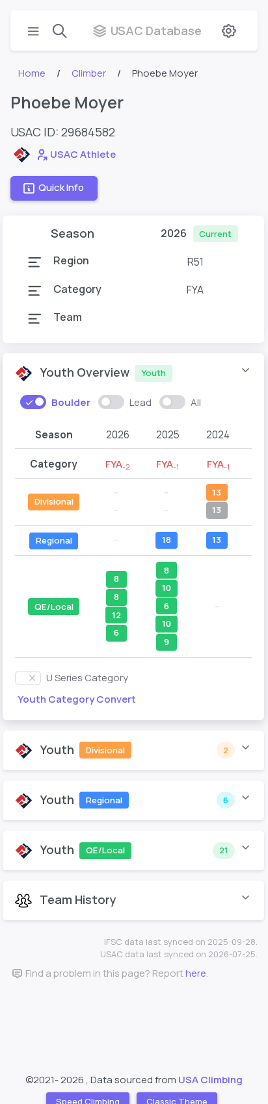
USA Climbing (210, 1079)
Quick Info (61, 187)
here (195, 973)
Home (32, 73)
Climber (89, 73)
